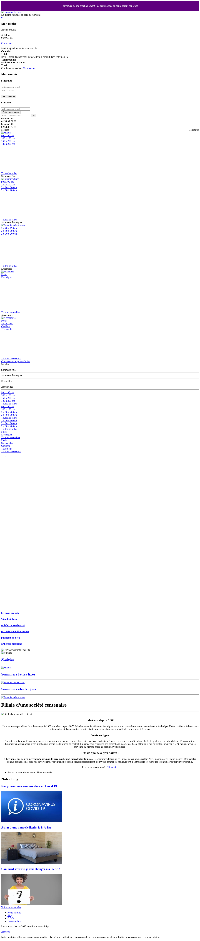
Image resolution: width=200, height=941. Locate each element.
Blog (10, 915)
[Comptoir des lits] (10, 12)
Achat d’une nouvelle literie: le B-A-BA (26, 827)
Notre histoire (14, 912)
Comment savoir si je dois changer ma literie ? (30, 869)
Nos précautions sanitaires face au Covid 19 (29, 786)
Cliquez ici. (112, 767)
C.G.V (11, 918)
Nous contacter (15, 921)
